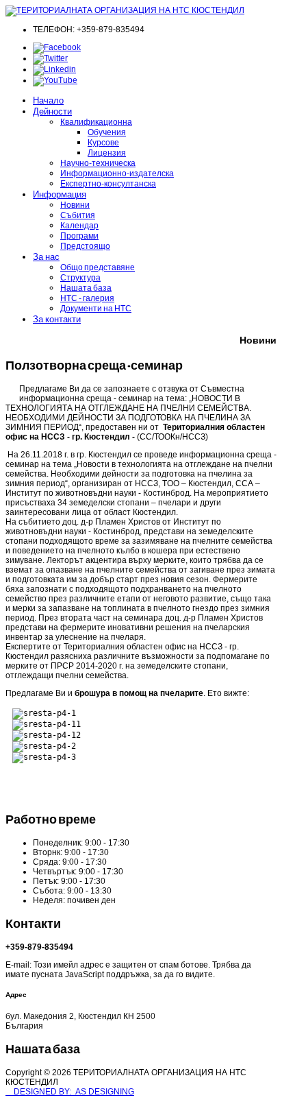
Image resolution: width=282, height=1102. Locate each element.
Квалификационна (96, 122)
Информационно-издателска (117, 173)
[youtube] (55, 80)
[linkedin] (54, 69)
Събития (77, 215)
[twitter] (50, 58)
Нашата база (86, 288)
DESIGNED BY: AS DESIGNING (69, 1092)
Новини (75, 205)
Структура (80, 277)
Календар (79, 225)
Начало (48, 100)
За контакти (57, 318)
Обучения (107, 132)
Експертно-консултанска (108, 183)
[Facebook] (57, 47)
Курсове (103, 142)
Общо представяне (97, 267)
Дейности (52, 111)
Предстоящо (85, 246)
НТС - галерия (87, 298)
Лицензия (107, 152)
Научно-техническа (98, 163)
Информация (59, 194)
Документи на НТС (95, 308)
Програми (79, 235)
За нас (46, 256)
